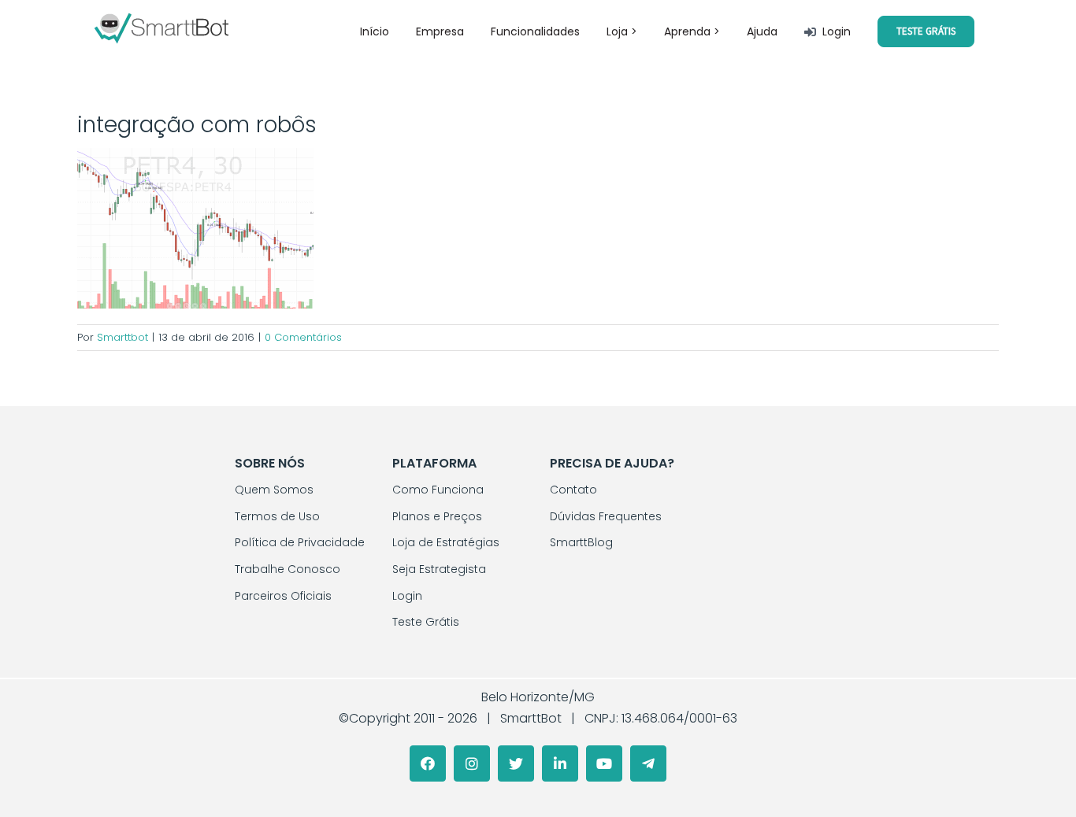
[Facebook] (428, 763)
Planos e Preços (437, 516)
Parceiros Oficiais (283, 596)
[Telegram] (648, 763)
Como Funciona (438, 489)
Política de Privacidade (300, 542)
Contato (573, 489)
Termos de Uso (277, 516)
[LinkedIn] (560, 763)
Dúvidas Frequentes (606, 516)
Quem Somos (274, 489)
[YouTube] (604, 763)
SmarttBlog (581, 542)
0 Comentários (303, 337)
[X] (516, 763)
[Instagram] (472, 763)
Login (407, 596)
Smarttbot (122, 337)
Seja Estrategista (439, 569)
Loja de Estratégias (445, 542)
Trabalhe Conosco (287, 569)
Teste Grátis (425, 622)
